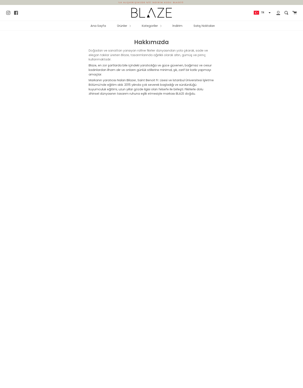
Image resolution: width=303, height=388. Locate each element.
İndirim (177, 26)
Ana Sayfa (98, 26)
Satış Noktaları (204, 26)
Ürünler (122, 26)
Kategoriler (150, 26)
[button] (261, 12)
